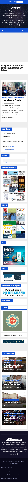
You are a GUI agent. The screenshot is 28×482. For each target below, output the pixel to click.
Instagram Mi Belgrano (6, 467)
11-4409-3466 (11, 146)
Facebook (22, 471)
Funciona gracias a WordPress (9, 461)
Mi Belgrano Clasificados (7, 474)
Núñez (16, 380)
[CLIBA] (14, 276)
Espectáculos (20, 413)
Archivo (5, 97)
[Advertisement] (14, 47)
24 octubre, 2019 (9, 103)
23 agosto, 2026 (10, 422)
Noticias (16, 97)
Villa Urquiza (12, 415)
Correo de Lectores (14, 399)
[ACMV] (12, 321)
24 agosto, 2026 (10, 405)
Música (6, 415)
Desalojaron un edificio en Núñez (12, 384)
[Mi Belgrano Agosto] (14, 186)
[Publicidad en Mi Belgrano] (14, 292)
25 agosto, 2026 (10, 369)
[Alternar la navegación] (25, 30)
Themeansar (15, 463)
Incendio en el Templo (11, 100)
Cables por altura (11, 402)
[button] (22, 30)
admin (18, 103)
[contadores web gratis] (13, 341)
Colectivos (7, 362)
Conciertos (12, 413)
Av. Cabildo (18, 360)
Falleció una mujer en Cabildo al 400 (14, 366)
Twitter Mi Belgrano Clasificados (9, 478)
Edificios (12, 380)
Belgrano (10, 97)
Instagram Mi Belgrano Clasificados (9, 471)
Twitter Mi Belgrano (19, 474)
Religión (22, 97)
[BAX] (14, 255)
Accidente (6, 360)
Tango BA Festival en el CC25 (13, 419)
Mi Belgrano (14, 7)
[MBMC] (14, 223)
